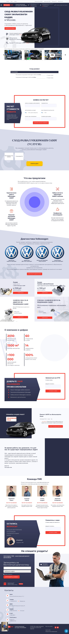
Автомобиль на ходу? (30, 110)
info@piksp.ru (12, 615)
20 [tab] (47, 60)
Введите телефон (49, 383)
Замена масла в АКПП (38, 1)
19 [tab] (45, 60)
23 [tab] (52, 60)
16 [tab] (41, 60)
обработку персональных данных (18, 574)
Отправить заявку (53, 390)
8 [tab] (28, 60)
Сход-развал (14, 72)
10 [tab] (31, 60)
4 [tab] (21, 60)
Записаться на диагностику (34, 273)
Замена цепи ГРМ (47, 1)
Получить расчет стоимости (40, 122)
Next (65, 54)
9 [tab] (29, 60)
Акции (15, 1)
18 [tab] (44, 60)
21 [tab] (49, 60)
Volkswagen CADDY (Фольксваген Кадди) (28, 48)
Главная (7, 1)
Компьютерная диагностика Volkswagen (57, 261)
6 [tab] (24, 60)
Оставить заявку (50, 75)
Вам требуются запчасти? (47, 110)
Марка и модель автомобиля (32, 103)
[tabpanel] (15, 55)
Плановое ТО (54, 1)
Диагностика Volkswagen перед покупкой (42, 261)
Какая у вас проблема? (30, 116)
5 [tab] (23, 60)
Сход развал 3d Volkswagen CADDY (23, 77)
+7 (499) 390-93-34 (45, 5)
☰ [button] (1, 5)
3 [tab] (19, 60)
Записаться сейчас (10, 28)
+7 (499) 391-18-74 (33, 5)
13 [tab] (36, 60)
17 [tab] (42, 60)
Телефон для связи (46, 116)
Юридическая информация (51, 631)
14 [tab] (37, 60)
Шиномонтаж (60, 1)
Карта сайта (48, 630)
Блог (12, 1)
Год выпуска (44, 103)
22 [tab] (50, 60)
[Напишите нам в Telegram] (66, 631)
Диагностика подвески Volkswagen (11, 261)
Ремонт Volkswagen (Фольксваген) (12, 48)
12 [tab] (34, 60)
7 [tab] (26, 60)
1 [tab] (16, 60)
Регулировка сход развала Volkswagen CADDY (26, 74)
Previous (3, 54)
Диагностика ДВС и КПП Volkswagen (27, 261)
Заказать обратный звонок (61, 5)
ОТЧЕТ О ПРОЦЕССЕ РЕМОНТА (55, 426)
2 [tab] (18, 60)
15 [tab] (39, 60)
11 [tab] (32, 60)
